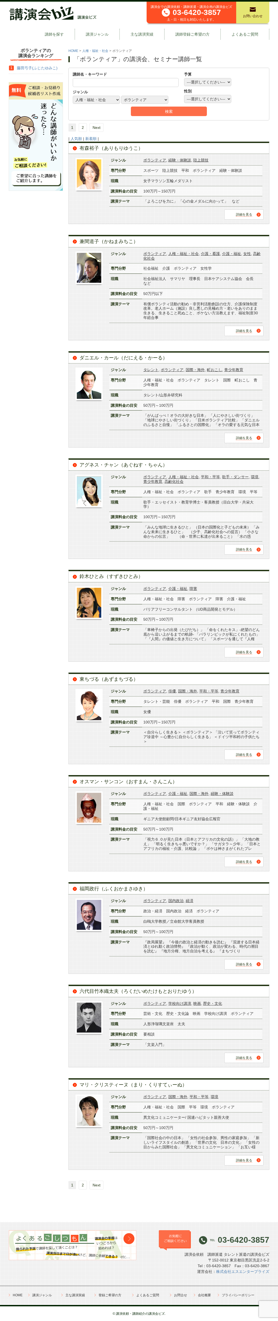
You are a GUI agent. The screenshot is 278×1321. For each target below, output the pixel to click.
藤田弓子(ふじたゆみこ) (37, 68)
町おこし (214, 370)
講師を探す (54, 34)
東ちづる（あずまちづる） (109, 679)
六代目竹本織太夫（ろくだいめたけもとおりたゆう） (138, 991)
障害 (193, 588)
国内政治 (176, 901)
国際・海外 (195, 370)
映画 (197, 1003)
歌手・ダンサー (235, 477)
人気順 (76, 138)
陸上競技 (200, 160)
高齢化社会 (174, 481)
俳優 (172, 691)
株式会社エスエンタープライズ (242, 1271)
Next (96, 127)
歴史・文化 (212, 1003)
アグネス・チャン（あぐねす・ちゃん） (124, 465)
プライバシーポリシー (238, 1295)
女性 (247, 253)
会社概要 (204, 1295)
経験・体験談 (179, 160)
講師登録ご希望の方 (192, 34)
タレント (151, 370)
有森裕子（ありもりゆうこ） (111, 148)
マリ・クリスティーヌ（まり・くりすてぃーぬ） (133, 1084)
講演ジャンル (97, 34)
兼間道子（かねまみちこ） (109, 241)
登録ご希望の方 (110, 1295)
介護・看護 (210, 253)
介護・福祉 (231, 253)
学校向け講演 (179, 1003)
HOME (73, 51)
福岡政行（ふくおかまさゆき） (114, 888)
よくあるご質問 (245, 34)
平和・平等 (210, 477)
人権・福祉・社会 (95, 51)
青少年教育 (233, 370)
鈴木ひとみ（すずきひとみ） (111, 576)
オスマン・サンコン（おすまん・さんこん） (128, 781)
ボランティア (154, 160)
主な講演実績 (142, 34)
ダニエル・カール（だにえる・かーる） (124, 357)
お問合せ (180, 1295)
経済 (189, 901)
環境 (254, 477)
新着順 (91, 138)
